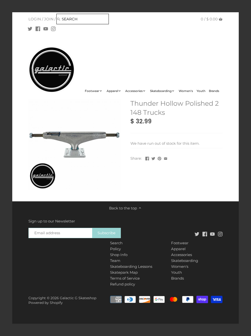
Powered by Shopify (45, 303)
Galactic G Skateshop (78, 298)
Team (115, 260)
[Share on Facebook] (147, 157)
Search (116, 243)
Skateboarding (184, 260)
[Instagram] (53, 28)
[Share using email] (165, 157)
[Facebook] (38, 28)
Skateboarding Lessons (131, 266)
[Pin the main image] (159, 157)
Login (34, 19)
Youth (176, 272)
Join (48, 19)
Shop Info (118, 254)
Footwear (179, 243)
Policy (115, 248)
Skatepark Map (124, 272)
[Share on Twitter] (153, 157)
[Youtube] (45, 28)
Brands (177, 278)
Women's (179, 266)
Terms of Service (125, 278)
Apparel (178, 248)
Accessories (181, 254)
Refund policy (122, 284)
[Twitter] (30, 28)
